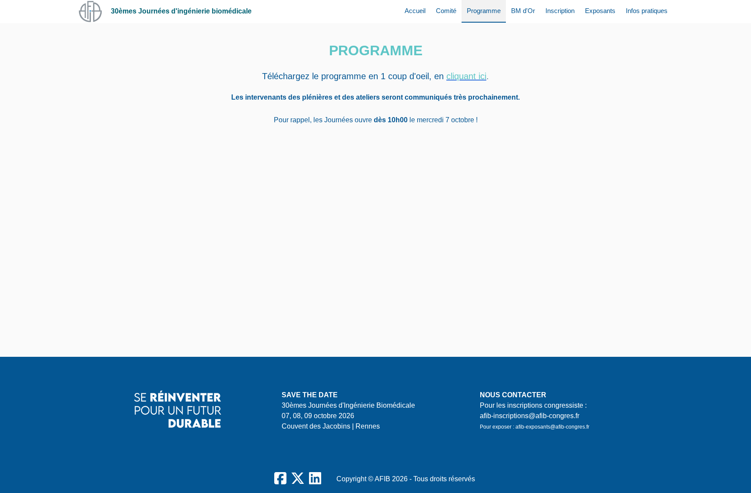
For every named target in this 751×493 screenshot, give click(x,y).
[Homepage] (90, 11)
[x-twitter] (298, 478)
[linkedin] (315, 478)
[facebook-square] (280, 478)
